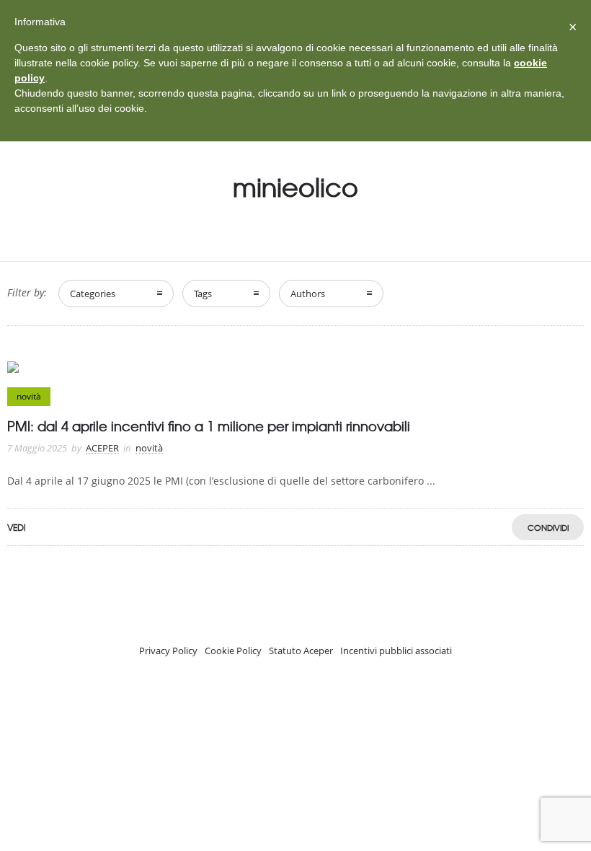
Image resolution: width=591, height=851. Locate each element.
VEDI (16, 527)
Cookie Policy (233, 650)
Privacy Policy (168, 650)
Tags (203, 293)
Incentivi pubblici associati (396, 650)
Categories (92, 293)
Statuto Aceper (301, 650)
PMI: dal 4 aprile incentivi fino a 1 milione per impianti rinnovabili (208, 426)
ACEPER (102, 447)
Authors (307, 293)
